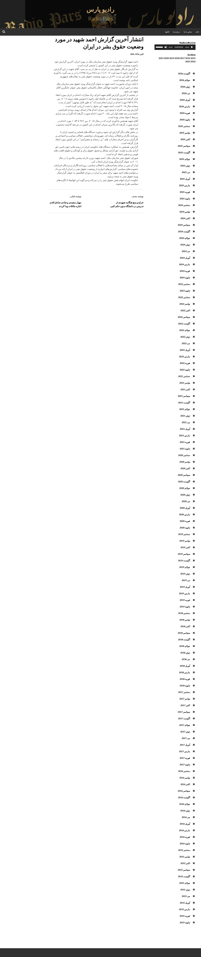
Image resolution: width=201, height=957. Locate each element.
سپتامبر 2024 (184, 224)
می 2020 (186, 501)
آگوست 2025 (184, 152)
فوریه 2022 (185, 363)
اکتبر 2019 (185, 547)
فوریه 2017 (185, 758)
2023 (187, 61)
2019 (171, 58)
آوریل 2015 (185, 902)
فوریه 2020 (185, 521)
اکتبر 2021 (185, 389)
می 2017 (186, 738)
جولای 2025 (184, 159)
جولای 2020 (184, 488)
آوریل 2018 (185, 665)
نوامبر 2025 (184, 132)
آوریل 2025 (185, 178)
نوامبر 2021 (184, 382)
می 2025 (186, 172)
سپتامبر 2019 (184, 554)
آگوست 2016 (184, 797)
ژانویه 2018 (185, 685)
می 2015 (186, 896)
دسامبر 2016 (184, 771)
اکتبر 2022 (185, 310)
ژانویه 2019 (185, 606)
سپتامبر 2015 (184, 869)
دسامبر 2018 (184, 613)
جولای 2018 (184, 646)
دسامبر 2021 (184, 376)
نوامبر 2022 (184, 303)
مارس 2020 (184, 514)
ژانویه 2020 (185, 527)
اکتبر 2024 (185, 218)
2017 (182, 58)
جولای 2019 (184, 567)
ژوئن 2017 (185, 731)
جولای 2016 (184, 804)
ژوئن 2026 (185, 86)
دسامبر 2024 (184, 205)
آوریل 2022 (185, 350)
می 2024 (186, 251)
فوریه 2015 (185, 915)
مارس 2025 (184, 185)
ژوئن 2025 (185, 165)
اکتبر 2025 (185, 139)
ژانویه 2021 (185, 448)
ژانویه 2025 (185, 198)
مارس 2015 (184, 909)
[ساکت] (165, 47)
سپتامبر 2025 (184, 146)
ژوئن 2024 (185, 244)
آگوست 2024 (184, 231)
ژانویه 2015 (185, 922)
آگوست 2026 (184, 73)
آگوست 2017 (184, 718)
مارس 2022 (184, 356)
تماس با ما (188, 32)
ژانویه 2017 (185, 764)
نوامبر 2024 (184, 211)
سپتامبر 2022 (184, 317)
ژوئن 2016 (185, 810)
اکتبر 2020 (185, 468)
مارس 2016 (184, 830)
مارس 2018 (184, 672)
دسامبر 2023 (184, 284)
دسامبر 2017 (184, 692)
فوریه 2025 (185, 192)
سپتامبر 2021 (184, 396)
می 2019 (186, 580)
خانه (197, 32)
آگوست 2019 (184, 560)
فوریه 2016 (185, 837)
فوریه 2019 (185, 600)
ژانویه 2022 (185, 369)
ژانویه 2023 (185, 290)
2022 (193, 61)
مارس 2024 (184, 264)
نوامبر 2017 (184, 698)
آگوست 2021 (184, 402)
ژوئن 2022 (185, 336)
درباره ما (176, 32)
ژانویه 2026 (185, 119)
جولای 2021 (184, 409)
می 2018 (186, 659)
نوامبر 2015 (184, 856)
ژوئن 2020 (185, 494)
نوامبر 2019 (184, 540)
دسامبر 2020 (184, 455)
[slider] (160, 46)
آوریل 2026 (185, 99)
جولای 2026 (184, 80)
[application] (175, 47)
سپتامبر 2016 (184, 790)
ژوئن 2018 (185, 652)
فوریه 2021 (185, 442)
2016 (187, 58)
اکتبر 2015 (185, 863)
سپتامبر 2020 (184, 475)
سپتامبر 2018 (184, 633)
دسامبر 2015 (184, 850)
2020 (166, 58)
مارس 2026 (184, 106)
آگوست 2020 (184, 481)
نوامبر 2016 (184, 777)
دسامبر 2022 (184, 297)
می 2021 (186, 422)
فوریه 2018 (185, 679)
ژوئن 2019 (185, 573)
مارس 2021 (184, 435)
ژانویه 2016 (185, 843)
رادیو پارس (100, 9)
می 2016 (186, 817)
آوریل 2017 (185, 744)
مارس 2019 (184, 593)
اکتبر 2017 (185, 705)
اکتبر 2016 (185, 784)
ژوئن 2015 (185, 889)
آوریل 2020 (185, 507)
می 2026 (186, 93)
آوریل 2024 (185, 257)
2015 (193, 58)
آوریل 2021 (185, 428)
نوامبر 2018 (184, 619)
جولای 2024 (184, 238)
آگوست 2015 (184, 876)
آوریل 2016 (185, 823)
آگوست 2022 (184, 323)
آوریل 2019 (185, 586)
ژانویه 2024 (185, 277)
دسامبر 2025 (184, 126)
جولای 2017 (184, 725)
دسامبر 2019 (184, 534)
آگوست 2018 (184, 639)
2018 (177, 58)
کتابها (167, 32)
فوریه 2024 (185, 271)
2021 (161, 58)
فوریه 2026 (185, 113)
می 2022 (186, 343)
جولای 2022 (184, 330)
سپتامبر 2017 (184, 711)
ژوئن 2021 (185, 415)
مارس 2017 (184, 751)
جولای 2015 (184, 883)
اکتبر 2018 (185, 626)
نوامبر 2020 (184, 461)
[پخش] (192, 47)
